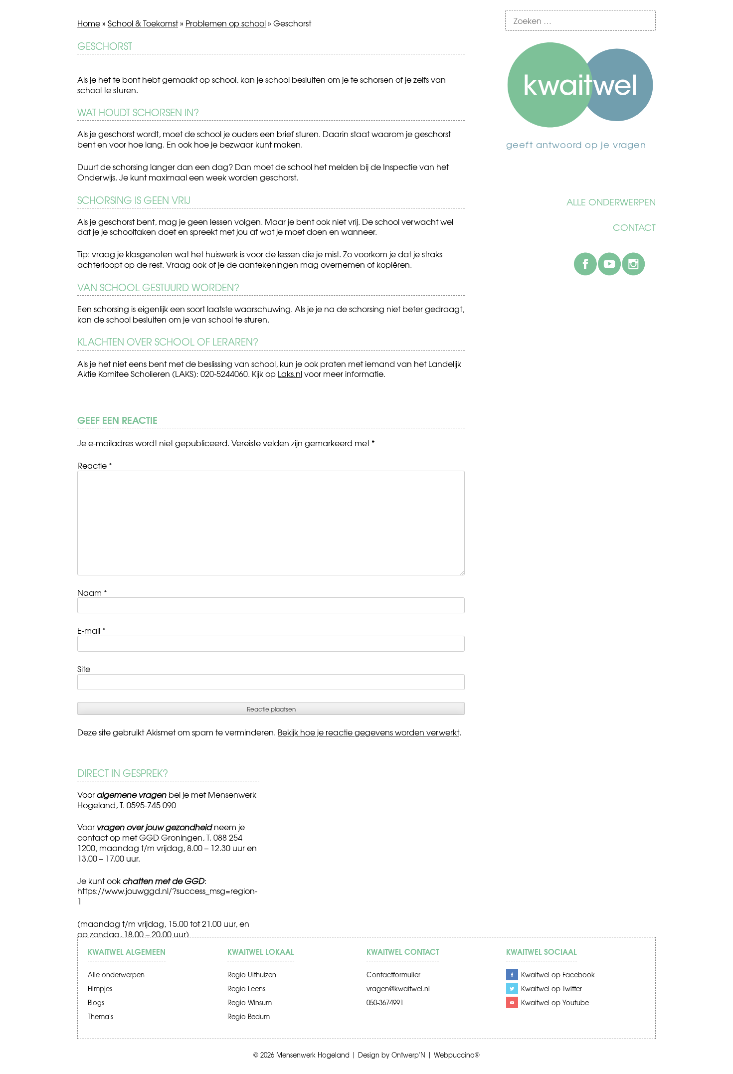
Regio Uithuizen (251, 974)
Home (88, 23)
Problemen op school (225, 23)
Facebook (585, 264)
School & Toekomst (143, 23)
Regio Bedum (248, 1016)
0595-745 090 (151, 805)
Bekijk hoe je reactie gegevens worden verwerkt (368, 732)
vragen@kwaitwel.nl (398, 988)
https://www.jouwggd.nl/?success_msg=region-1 (167, 896)
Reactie (94, 465)
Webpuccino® (457, 1055)
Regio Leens (246, 988)
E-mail (91, 630)
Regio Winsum (249, 1002)
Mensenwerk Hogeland (313, 1055)
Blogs (96, 1002)
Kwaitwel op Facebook (558, 974)
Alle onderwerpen (611, 201)
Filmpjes (100, 988)
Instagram (633, 264)
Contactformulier (393, 974)
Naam (92, 592)
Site (83, 669)
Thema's (100, 1016)
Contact (634, 227)
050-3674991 (384, 1002)
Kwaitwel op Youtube (555, 1002)
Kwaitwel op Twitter (551, 988)
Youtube (609, 264)
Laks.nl (290, 373)
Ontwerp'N (408, 1055)
